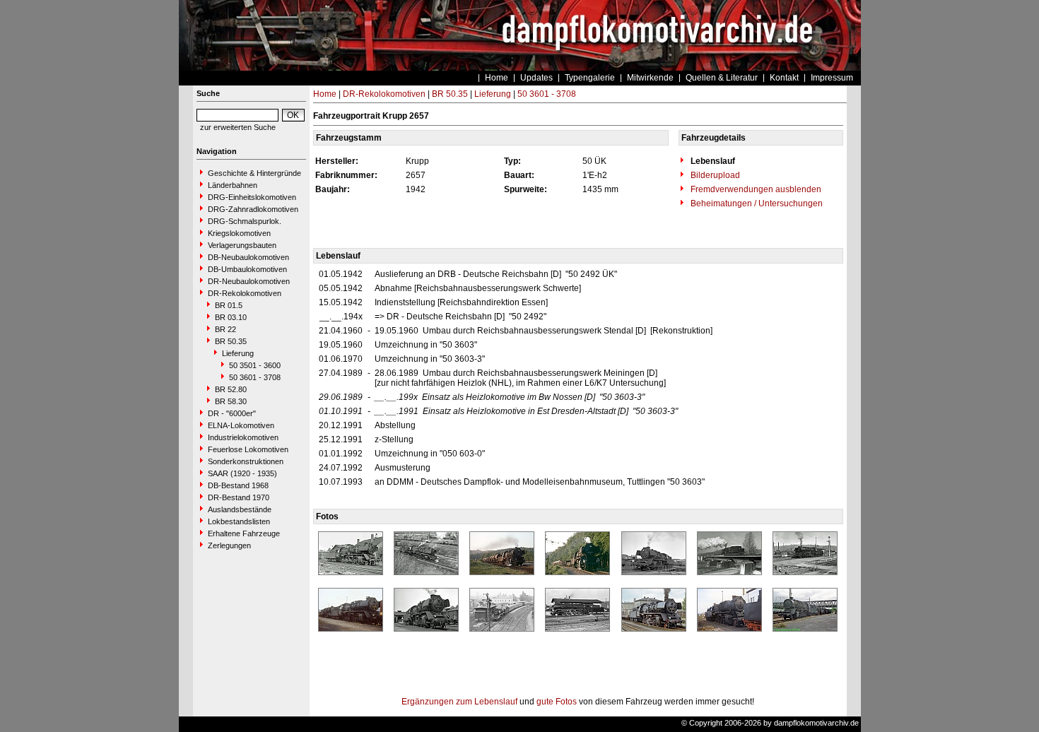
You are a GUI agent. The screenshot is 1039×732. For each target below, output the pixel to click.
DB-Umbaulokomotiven (247, 269)
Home (496, 78)
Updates (536, 78)
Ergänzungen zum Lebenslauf (459, 702)
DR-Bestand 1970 (238, 497)
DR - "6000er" (232, 413)
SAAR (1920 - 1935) (242, 473)
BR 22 (225, 329)
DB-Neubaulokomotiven (248, 257)
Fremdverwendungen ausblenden (754, 189)
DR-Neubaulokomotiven (249, 281)
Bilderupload (714, 175)
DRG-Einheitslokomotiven (252, 197)
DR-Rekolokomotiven (244, 293)
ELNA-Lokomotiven (241, 425)
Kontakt (784, 78)
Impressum (832, 78)
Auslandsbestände (239, 509)
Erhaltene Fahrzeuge (244, 533)
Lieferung (238, 353)
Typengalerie (590, 78)
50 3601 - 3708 (255, 377)
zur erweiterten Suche (238, 127)
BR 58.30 (231, 401)
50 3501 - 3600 (255, 365)
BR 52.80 (231, 389)
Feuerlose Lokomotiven (248, 449)
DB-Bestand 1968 (238, 485)
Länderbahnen (232, 185)
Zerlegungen (229, 545)
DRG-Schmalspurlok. (244, 221)
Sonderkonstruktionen (245, 461)
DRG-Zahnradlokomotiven (253, 209)
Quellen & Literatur (722, 78)
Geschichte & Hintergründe (254, 173)
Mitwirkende (650, 78)
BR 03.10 (231, 317)
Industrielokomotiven (243, 437)
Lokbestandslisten (239, 521)
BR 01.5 (228, 305)
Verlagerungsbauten (242, 245)
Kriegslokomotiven (239, 233)
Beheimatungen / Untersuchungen (755, 203)
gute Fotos (556, 702)
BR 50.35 (231, 341)
